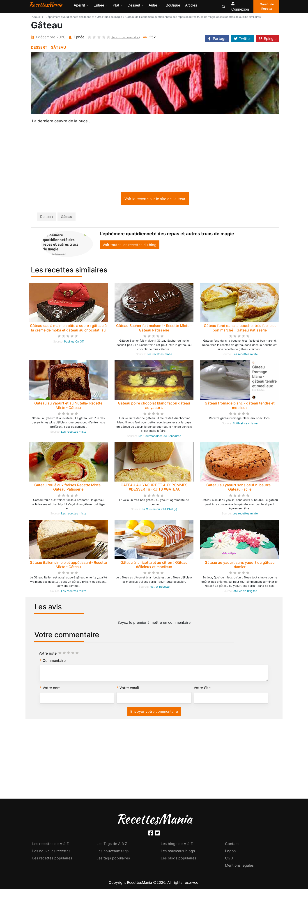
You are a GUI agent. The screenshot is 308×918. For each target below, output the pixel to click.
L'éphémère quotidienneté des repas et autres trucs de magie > (85, 16)
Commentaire (54, 661)
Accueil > (38, 16)
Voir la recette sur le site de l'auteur (154, 199)
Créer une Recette (267, 6)
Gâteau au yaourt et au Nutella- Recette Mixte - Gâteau (68, 406)
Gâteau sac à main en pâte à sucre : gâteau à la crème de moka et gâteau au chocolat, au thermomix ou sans (68, 330)
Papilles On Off (74, 342)
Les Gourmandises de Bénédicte (159, 436)
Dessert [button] (134, 5)
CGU (229, 859)
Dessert (46, 217)
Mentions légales (239, 866)
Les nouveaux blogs (178, 851)
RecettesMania (45, 4)
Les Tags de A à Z (112, 844)
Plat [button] (116, 5)
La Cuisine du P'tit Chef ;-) (159, 510)
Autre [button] (153, 5)
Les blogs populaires (178, 859)
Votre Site (202, 688)
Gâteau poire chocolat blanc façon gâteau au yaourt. (154, 406)
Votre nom (51, 688)
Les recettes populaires (52, 859)
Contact (232, 844)
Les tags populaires (113, 859)
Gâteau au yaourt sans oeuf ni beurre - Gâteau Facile (239, 488)
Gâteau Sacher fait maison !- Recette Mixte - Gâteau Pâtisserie (154, 328)
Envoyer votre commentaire (154, 712)
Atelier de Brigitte (245, 592)
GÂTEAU (58, 47)
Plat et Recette (159, 587)
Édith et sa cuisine (245, 424)
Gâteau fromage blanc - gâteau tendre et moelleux (240, 406)
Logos (230, 851)
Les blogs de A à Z (177, 844)
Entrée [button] (99, 5)
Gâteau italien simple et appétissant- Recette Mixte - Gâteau (68, 565)
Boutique (173, 5)
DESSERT (39, 47)
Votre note (48, 654)
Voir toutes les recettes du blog (129, 245)
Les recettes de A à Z (50, 844)
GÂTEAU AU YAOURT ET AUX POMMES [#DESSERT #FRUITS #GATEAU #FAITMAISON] (154, 490)
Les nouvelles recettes (51, 851)
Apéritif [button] (80, 5)
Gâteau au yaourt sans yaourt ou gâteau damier (240, 565)
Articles (191, 5)
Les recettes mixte (159, 355)
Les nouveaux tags (113, 851)
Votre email (129, 688)
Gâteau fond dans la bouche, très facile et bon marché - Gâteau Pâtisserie (240, 328)
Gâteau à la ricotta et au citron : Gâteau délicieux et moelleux (154, 565)
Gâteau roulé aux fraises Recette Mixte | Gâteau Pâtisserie (68, 488)
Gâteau (66, 217)
